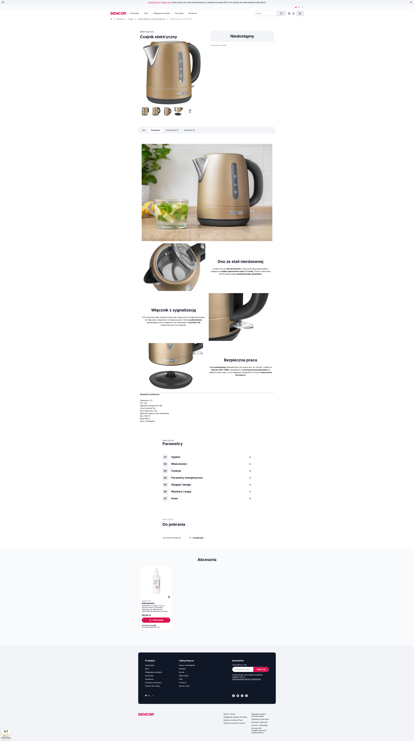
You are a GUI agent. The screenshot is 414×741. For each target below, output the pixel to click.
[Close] (411, 2)
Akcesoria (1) (189, 130)
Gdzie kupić (183, 676)
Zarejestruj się (154, 2)
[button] (156, 620)
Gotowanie (120, 19)
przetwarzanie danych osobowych (246, 679)
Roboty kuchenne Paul (233, 720)
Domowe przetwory (153, 682)
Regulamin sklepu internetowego (258, 715)
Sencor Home (229, 714)
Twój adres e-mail (239, 665)
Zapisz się (261, 669)
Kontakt (182, 669)
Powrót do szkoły (152, 686)
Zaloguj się (165, 2)
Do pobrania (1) (172, 130)
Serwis (181, 672)
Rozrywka (149, 676)
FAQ (180, 679)
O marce (182, 682)
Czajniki (130, 19)
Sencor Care (184, 686)
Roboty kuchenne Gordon (234, 723)
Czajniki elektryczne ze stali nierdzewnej (151, 19)
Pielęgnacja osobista (153, 672)
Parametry (155, 130)
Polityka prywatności (260, 719)
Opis (143, 130)
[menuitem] (134, 13)
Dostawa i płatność (259, 722)
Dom (147, 669)
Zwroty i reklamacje (259, 725)
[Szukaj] (281, 13)
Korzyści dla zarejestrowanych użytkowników (258, 730)
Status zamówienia (187, 665)
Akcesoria (149, 679)
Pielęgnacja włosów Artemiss (235, 717)
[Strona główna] (111, 19)
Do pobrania (198, 538)
